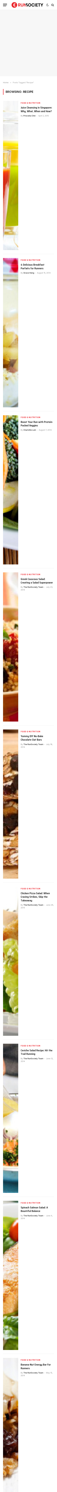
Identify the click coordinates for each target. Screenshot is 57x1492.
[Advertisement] (28, 43)
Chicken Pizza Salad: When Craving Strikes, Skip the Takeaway (35, 897)
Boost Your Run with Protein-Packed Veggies (37, 424)
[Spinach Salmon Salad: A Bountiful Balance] (10, 1275)
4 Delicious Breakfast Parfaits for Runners (32, 266)
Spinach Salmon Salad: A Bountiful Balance (34, 1209)
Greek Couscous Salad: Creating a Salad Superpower (37, 581)
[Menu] (5, 5)
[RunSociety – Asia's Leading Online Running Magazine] (27, 5)
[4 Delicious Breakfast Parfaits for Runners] (10, 332)
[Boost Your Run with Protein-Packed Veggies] (10, 489)
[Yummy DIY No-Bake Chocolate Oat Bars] (10, 804)
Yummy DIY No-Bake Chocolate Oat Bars (32, 738)
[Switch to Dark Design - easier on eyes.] (47, 5)
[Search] (52, 5)
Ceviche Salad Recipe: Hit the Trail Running (36, 1052)
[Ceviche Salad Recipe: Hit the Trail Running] (10, 1118)
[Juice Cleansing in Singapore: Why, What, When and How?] (10, 175)
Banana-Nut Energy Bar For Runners (36, 1366)
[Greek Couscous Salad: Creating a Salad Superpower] (10, 647)
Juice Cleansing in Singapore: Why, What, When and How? (36, 109)
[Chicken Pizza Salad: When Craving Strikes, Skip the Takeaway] (10, 961)
